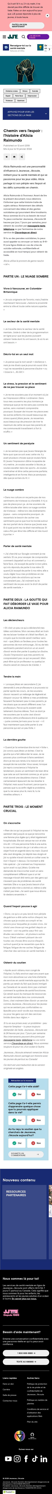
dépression (32, 96)
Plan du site (32, 1422)
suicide (36, 91)
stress (26, 91)
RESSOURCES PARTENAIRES (16, 1193)
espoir (9, 96)
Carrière (6, 1389)
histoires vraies (12, 91)
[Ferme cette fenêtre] (47, 15)
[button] (38, 36)
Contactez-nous (10, 1401)
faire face (20, 96)
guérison (22, 100)
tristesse (10, 100)
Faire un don (8, 1384)
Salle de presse (9, 1395)
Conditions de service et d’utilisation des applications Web (38, 1412)
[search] (23, 37)
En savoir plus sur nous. (24, 1298)
